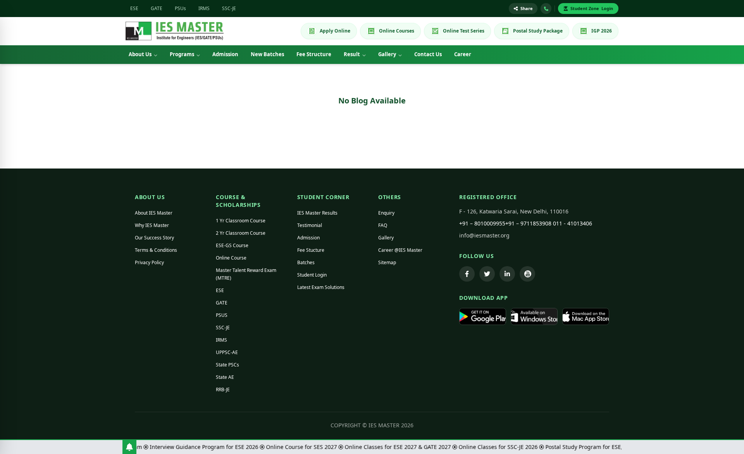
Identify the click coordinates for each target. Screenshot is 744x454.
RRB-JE (223, 389)
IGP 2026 (601, 31)
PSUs (180, 8)
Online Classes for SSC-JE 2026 (494, 447)
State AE (225, 377)
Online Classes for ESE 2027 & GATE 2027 (394, 447)
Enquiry (386, 213)
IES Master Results (317, 213)
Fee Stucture (310, 250)
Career (462, 54)
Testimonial (309, 225)
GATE (156, 8)
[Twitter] (487, 274)
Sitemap (387, 262)
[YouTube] (527, 274)
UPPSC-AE (227, 352)
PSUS (221, 315)
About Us (140, 54)
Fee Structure (313, 54)
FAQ (382, 225)
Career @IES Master (400, 250)
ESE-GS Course (232, 245)
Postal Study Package (538, 31)
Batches (306, 262)
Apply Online (335, 31)
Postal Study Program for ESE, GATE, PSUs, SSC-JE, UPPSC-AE (619, 447)
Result (352, 54)
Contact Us (428, 54)
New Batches (267, 54)
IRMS (204, 8)
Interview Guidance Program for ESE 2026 (200, 447)
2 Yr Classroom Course (240, 233)
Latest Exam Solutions (320, 287)
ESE (134, 8)
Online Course (231, 258)
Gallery (387, 54)
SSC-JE (229, 8)
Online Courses (396, 31)
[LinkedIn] (507, 274)
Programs (182, 54)
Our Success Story (154, 237)
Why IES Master (152, 225)
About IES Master (153, 213)
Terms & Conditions (156, 250)
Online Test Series (463, 31)
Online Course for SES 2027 (297, 447)
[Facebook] (467, 274)
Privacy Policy (149, 262)
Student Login (312, 275)
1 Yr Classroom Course (240, 220)
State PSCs (227, 364)
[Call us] (546, 8)
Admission (225, 54)
